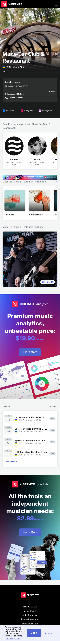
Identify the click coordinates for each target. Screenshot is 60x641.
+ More (52, 91)
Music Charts (30, 611)
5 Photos (46, 282)
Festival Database (30, 619)
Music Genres (30, 606)
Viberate (11, 4)
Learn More (30, 352)
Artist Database (30, 615)
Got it (34, 633)
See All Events (10, 461)
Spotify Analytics (30, 623)
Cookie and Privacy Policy (14, 638)
